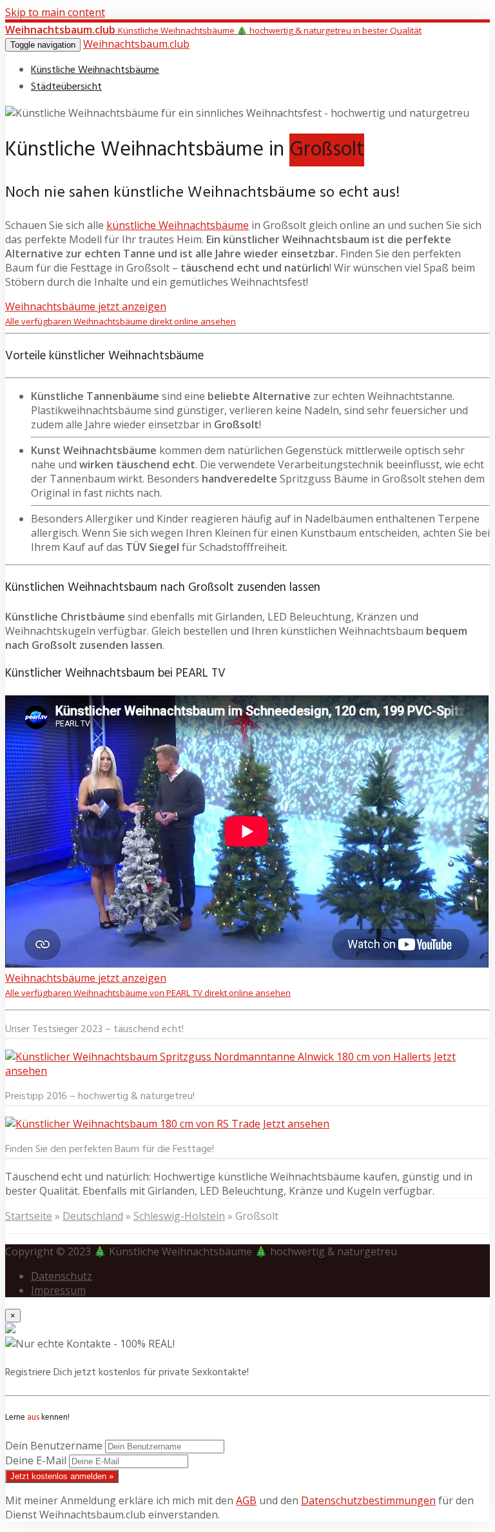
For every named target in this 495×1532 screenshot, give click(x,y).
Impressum (58, 1290)
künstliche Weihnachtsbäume (177, 225)
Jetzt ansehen (296, 1124)
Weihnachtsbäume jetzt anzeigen (120, 313)
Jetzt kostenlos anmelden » (61, 1476)
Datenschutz (61, 1276)
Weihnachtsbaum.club (136, 44)
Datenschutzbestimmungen (368, 1500)
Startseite (28, 1216)
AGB (246, 1500)
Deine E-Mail (35, 1460)
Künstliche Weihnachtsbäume (95, 70)
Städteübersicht (66, 87)
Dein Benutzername (53, 1445)
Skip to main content (55, 12)
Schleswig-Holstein (179, 1216)
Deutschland (93, 1216)
